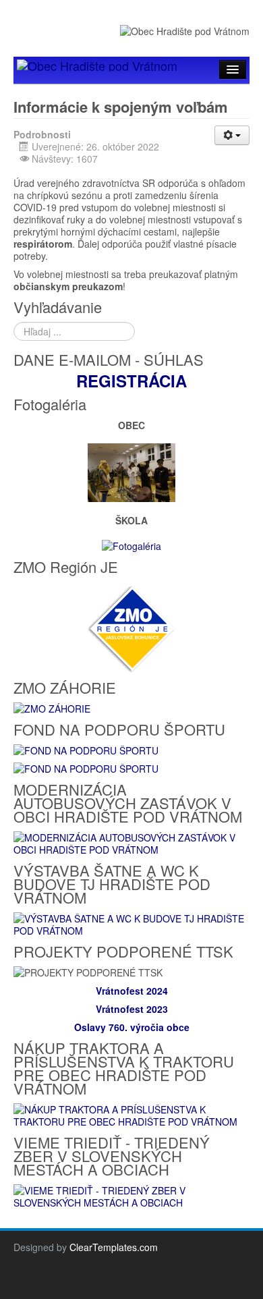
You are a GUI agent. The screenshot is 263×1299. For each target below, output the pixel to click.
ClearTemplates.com (113, 1247)
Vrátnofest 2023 (132, 1009)
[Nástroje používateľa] (232, 135)
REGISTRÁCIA (131, 380)
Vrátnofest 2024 (132, 990)
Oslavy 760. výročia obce (131, 1027)
